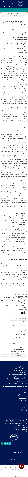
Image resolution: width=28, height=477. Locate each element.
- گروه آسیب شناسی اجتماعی (18, 353)
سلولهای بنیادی (15, 325)
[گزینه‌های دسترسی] (21, 466)
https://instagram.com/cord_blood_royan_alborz (14, 48)
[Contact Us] (9, 7)
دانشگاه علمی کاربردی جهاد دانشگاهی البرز (17, 376)
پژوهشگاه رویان (23, 325)
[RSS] (4, 7)
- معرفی (22, 357)
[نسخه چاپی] (7, 29)
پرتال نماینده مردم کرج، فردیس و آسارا (17, 383)
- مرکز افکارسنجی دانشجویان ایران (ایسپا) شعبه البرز (13, 343)
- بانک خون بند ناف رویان (19, 345)
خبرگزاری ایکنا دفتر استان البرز (19, 380)
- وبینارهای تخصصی (20, 341)
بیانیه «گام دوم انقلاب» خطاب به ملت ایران (16, 369)
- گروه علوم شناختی (20, 355)
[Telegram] (12, 7)
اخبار (25, 392)
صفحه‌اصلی (23, 14)
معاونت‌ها (17, 14)
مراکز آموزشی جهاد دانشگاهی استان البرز (17, 374)
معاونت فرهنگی (23, 394)
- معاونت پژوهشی (21, 334)
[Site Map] (7, 7)
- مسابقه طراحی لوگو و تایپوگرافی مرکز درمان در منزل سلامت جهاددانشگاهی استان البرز (13, 338)
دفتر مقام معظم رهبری (21, 367)
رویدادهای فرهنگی (22, 396)
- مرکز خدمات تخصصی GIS (18, 349)
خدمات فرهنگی (23, 398)
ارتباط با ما (24, 400)
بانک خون (8, 318)
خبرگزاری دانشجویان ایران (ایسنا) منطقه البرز (16, 378)
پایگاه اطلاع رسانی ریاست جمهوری (18, 370)
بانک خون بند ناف (22, 322)
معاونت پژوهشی (9, 14)
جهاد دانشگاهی (13, 322)
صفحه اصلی (24, 390)
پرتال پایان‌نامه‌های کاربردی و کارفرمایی (17, 382)
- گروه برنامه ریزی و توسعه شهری (17, 351)
